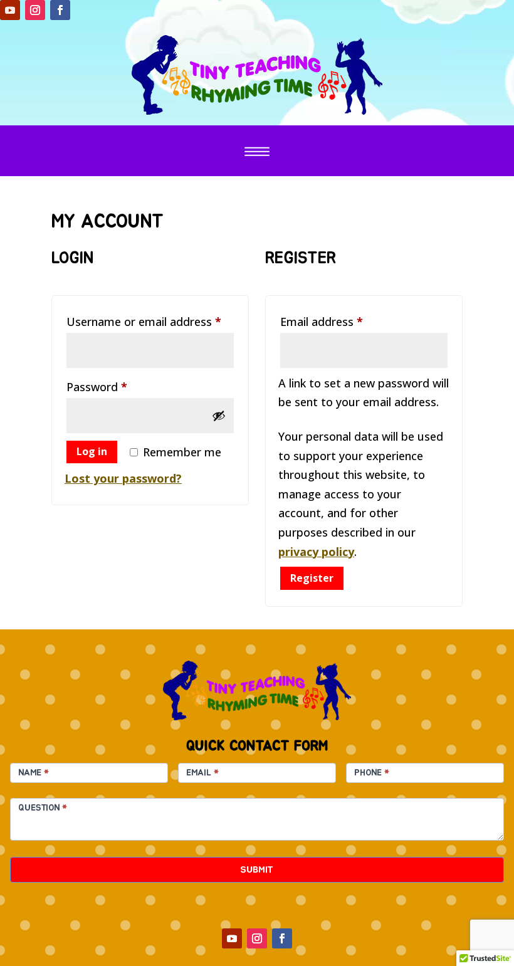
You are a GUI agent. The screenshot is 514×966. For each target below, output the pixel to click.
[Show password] (219, 416)
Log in (91, 451)
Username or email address (150, 321)
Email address (344, 321)
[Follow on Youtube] (10, 10)
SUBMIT (257, 869)
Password (120, 386)
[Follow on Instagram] (35, 10)
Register (311, 578)
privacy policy (316, 551)
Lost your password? (123, 478)
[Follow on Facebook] (60, 10)
